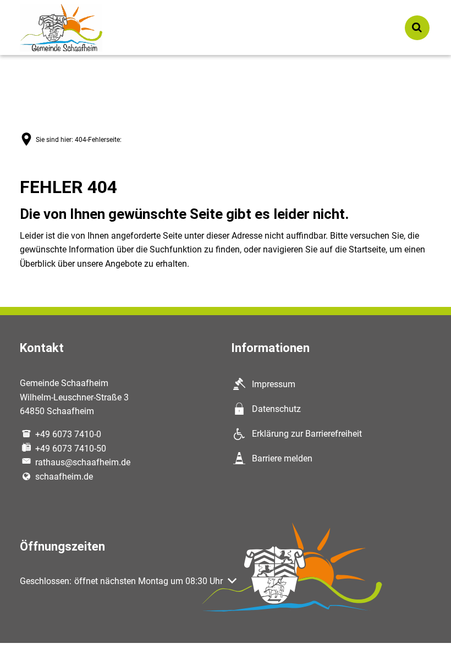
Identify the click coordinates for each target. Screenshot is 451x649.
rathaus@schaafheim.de (82, 462)
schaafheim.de (64, 476)
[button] (128, 581)
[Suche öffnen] (417, 27)
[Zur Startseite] (61, 28)
